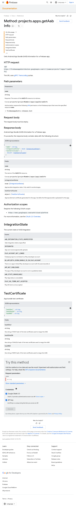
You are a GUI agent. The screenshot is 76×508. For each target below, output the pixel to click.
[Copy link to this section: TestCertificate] (28, 293)
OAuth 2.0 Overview (33, 217)
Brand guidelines (56, 462)
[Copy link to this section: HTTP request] (21, 62)
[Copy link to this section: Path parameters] (24, 81)
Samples (5, 456)
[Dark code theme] (70, 145)
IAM (29, 105)
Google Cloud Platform (9, 487)
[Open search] (47, 2)
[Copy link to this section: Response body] (23, 128)
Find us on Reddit (32, 453)
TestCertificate (20, 153)
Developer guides (7, 449)
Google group (55, 456)
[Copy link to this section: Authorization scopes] (29, 204)
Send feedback (64, 21)
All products (6, 491)
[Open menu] (3, 2)
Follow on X (30, 456)
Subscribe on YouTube (33, 459)
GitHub (4, 462)
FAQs (53, 465)
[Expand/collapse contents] (16, 32)
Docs (13, 16)
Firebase (6, 16)
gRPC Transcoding (21, 75)
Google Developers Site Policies (61, 433)
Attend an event (32, 462)
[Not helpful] (70, 15)
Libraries (5, 459)
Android (5, 478)
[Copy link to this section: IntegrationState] (30, 225)
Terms (4, 499)
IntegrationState (33, 149)
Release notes (55, 459)
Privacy (10, 499)
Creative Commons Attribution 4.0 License (59, 431)
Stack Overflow (56, 453)
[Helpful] (67, 15)
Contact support (56, 449)
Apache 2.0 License (33, 433)
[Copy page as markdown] (19, 26)
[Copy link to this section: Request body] (21, 118)
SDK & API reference (8, 453)
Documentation (9, 8)
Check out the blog (33, 449)
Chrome (5, 481)
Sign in (71, 2)
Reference (20, 16)
